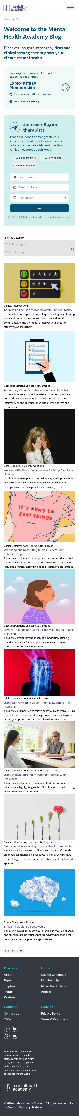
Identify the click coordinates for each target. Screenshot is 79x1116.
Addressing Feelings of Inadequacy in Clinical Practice (38, 310)
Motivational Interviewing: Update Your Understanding (39, 846)
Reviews (9, 997)
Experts (9, 980)
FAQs (7, 1019)
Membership (50, 980)
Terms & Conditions (54, 1019)
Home (7, 19)
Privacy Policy (50, 1014)
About (8, 975)
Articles (46, 992)
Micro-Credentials (53, 986)
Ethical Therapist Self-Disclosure (24, 926)
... (17, 951)
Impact (8, 992)
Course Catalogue (53, 975)
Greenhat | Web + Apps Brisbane (24, 1107)
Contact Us (11, 1014)
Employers (11, 986)
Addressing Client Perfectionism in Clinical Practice (36, 390)
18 (21, 951)
